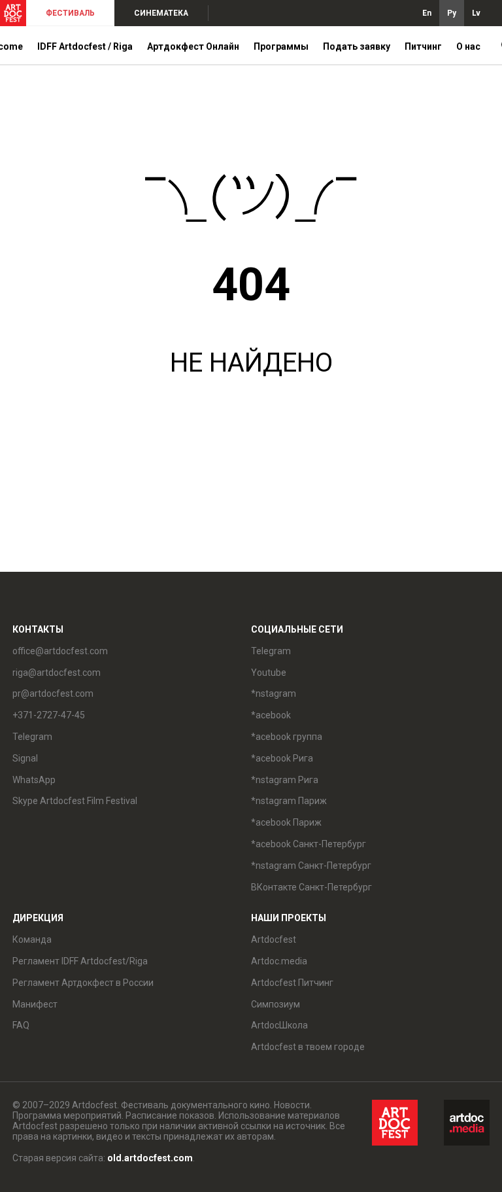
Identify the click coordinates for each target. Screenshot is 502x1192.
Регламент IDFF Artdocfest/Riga (80, 961)
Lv (476, 13)
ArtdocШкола (279, 1025)
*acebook (271, 715)
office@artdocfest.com (60, 651)
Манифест (35, 1004)
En (426, 13)
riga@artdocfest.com (56, 672)
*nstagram (273, 693)
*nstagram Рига (284, 780)
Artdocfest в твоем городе (308, 1047)
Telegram (271, 651)
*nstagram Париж (289, 801)
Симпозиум (275, 1004)
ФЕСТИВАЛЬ (70, 13)
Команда (32, 939)
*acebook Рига (282, 758)
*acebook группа (286, 736)
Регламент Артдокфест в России (83, 982)
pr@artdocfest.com (52, 693)
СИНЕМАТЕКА (161, 13)
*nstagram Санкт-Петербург (311, 865)
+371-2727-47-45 (48, 715)
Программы (281, 46)
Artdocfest (273, 939)
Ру (451, 13)
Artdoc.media (279, 961)
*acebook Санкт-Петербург (308, 844)
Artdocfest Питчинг (292, 982)
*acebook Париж (286, 822)
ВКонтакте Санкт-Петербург (311, 887)
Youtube (268, 672)
